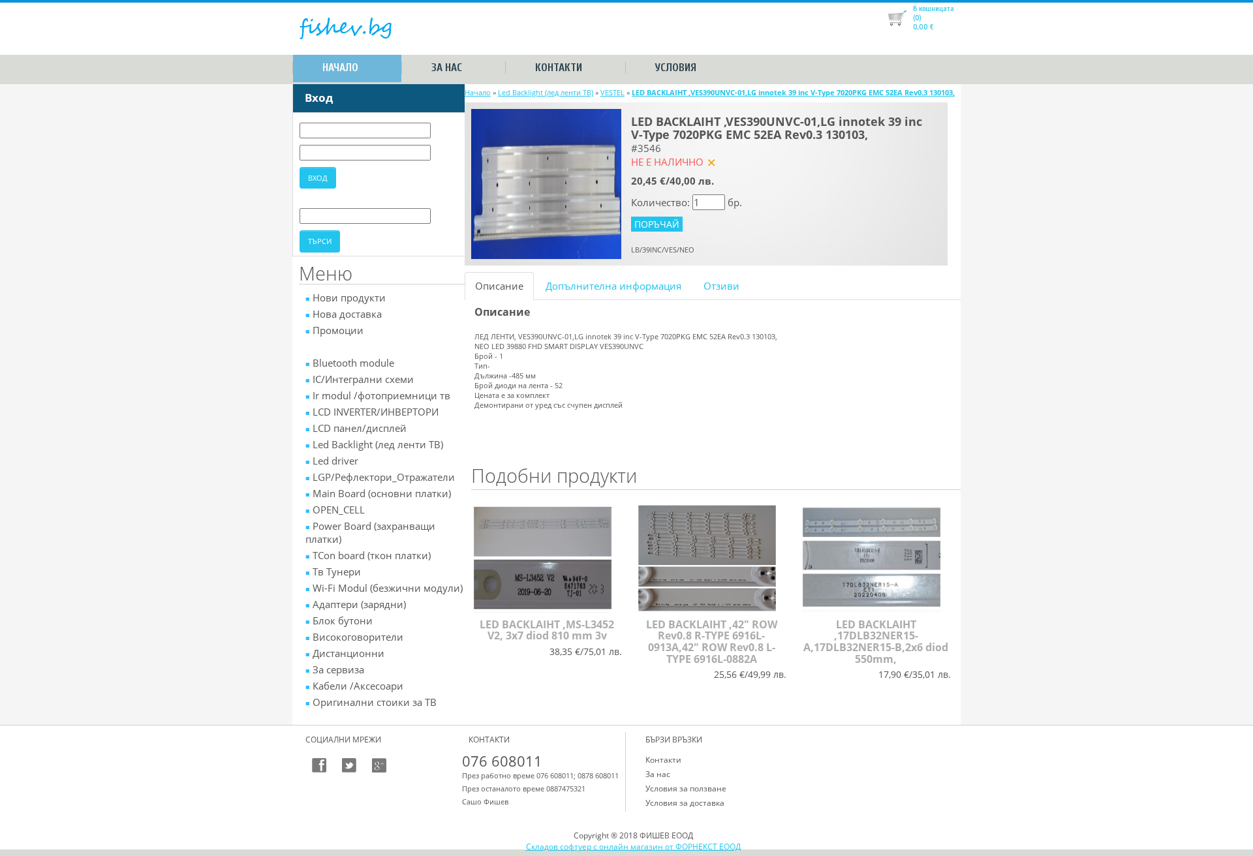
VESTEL (612, 92)
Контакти (558, 67)
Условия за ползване (685, 788)
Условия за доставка (684, 802)
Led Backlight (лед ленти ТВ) (545, 92)
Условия (675, 67)
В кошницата (933, 8)
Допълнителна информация (613, 285)
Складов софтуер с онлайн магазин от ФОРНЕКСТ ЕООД (633, 846)
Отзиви (721, 285)
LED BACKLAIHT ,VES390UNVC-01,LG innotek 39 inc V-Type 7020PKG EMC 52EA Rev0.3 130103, (793, 92)
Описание (499, 285)
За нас (446, 67)
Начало (340, 67)
